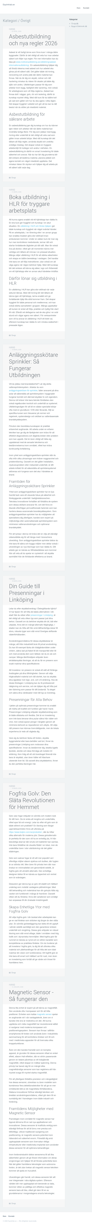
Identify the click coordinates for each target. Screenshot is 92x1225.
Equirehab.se (9, 4)
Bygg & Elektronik (77, 26)
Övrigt (13, 177)
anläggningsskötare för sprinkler (23, 390)
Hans (12, 29)
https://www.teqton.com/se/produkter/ (25, 831)
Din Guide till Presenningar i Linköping (26, 593)
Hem (78, 8)
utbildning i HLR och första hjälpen (36, 225)
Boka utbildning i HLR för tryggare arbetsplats (29, 204)
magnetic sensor (44, 1014)
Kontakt (86, 8)
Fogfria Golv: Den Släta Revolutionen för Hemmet (32, 800)
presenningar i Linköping (42, 614)
